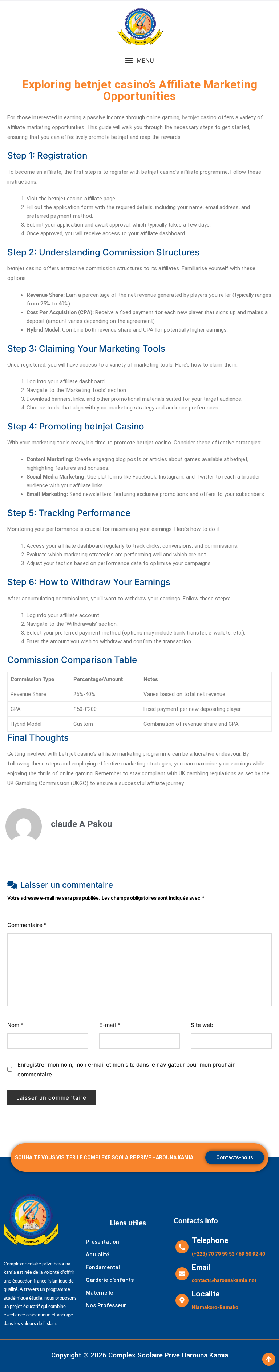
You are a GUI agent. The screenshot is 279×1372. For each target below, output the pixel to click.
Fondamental (103, 1267)
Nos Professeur (106, 1305)
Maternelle (99, 1292)
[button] (139, 60)
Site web (202, 1024)
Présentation (102, 1242)
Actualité (97, 1254)
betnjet (190, 117)
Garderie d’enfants (110, 1280)
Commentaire (27, 924)
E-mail (109, 1024)
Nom (15, 1024)
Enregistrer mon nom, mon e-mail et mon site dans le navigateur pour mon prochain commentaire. (126, 1069)
